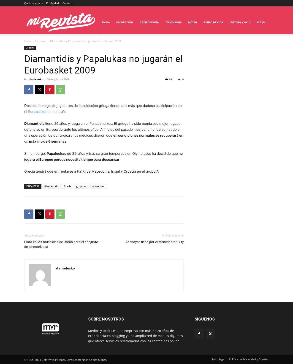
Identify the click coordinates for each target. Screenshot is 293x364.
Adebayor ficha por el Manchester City (154, 242)
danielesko (36, 79)
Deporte (40, 41)
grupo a (81, 186)
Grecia (67, 186)
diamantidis (51, 186)
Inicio (27, 41)
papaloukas (97, 186)
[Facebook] (28, 89)
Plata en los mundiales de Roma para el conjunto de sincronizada (61, 244)
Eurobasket (37, 111)
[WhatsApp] (60, 89)
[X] (39, 89)
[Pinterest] (49, 89)
